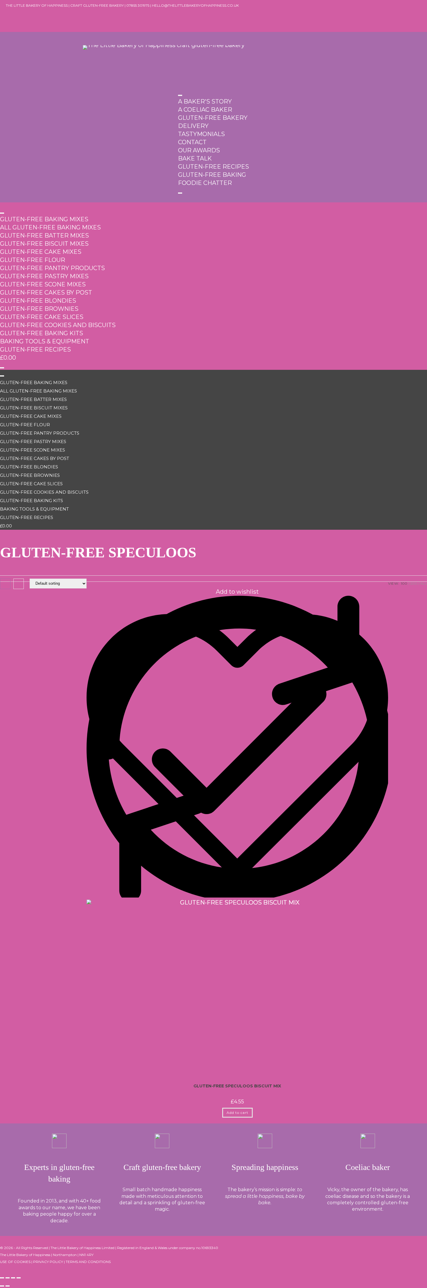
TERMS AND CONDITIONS (88, 1262)
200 (413, 583)
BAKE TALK (195, 158)
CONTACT (192, 142)
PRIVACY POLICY (48, 1262)
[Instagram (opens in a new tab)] (8, 20)
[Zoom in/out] (2, 1277)
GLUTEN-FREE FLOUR (32, 259)
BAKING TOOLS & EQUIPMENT (44, 341)
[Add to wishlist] (237, 895)
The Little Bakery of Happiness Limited (82, 1248)
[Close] (180, 193)
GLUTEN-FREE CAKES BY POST (46, 292)
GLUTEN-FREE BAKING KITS (41, 333)
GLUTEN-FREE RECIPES (213, 166)
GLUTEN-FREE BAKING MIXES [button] (44, 219)
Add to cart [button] (237, 1112)
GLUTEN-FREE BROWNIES (39, 308)
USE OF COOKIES (15, 1262)
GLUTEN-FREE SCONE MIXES (43, 284)
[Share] (13, 1277)
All (423, 583)
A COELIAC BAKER (205, 109)
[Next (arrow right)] (8, 1286)
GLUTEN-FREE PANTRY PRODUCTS (52, 268)
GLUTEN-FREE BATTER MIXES (44, 235)
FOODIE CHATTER (205, 182)
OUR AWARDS (199, 150)
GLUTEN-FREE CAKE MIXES (40, 251)
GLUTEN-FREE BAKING (212, 174)
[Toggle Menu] (180, 95)
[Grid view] (5, 584)
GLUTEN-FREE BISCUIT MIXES (44, 243)
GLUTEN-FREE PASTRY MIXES (44, 276)
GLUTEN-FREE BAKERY (212, 117)
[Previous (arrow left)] (2, 1286)
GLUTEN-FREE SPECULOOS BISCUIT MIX (237, 1086)
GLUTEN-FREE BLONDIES (38, 300)
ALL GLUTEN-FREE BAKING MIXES (50, 227)
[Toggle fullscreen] (8, 1277)
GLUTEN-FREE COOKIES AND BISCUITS (58, 325)
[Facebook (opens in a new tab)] (8, 12)
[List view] (18, 584)
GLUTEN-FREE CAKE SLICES (41, 316)
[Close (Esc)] (19, 1277)
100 (404, 583)
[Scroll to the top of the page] (2, 1267)
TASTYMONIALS (201, 134)
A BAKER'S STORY (205, 101)
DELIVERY (193, 125)
